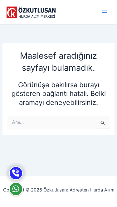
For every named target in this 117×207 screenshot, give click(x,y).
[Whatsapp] (16, 189)
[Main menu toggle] (104, 12)
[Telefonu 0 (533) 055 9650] (16, 173)
